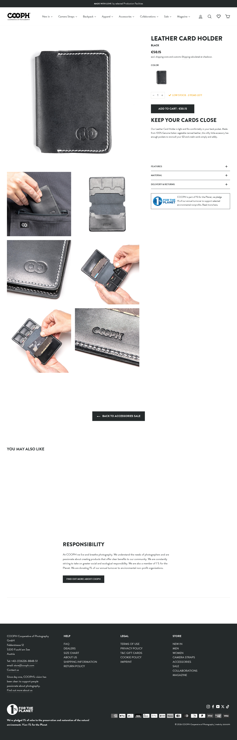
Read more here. (210, 205)
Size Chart (71, 653)
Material (156, 175)
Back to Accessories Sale (121, 416)
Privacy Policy (131, 648)
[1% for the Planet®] (20, 710)
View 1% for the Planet (34, 725)
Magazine (180, 675)
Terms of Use (129, 644)
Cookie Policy (130, 657)
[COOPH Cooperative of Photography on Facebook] (213, 706)
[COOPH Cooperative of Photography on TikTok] (227, 706)
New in (177, 644)
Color (155, 65)
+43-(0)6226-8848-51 (24, 661)
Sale (176, 666)
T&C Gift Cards (131, 653)
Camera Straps (184, 657)
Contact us (13, 670)
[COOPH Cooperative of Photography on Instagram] (208, 706)
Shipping (186, 57)
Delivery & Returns (163, 184)
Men (176, 648)
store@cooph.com (24, 665)
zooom (226, 724)
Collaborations (185, 671)
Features (156, 166)
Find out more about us (19, 690)
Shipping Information (80, 662)
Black (161, 77)
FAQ (66, 644)
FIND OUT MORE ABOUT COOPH (83, 579)
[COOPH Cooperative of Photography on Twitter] (223, 706)
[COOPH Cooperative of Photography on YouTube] (218, 706)
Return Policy (74, 666)
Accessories (182, 662)
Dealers (70, 648)
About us (70, 657)
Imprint (126, 662)
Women (178, 653)
